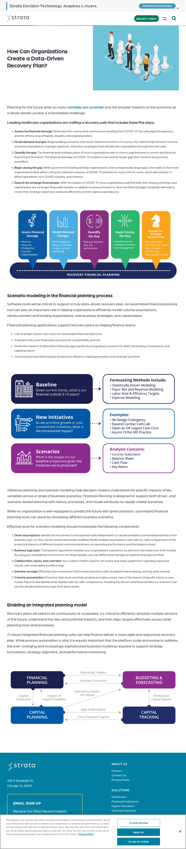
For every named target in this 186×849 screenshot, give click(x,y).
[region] (93, 831)
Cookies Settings (138, 822)
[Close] (180, 832)
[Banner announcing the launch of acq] (93, 6)
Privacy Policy (86, 834)
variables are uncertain (85, 107)
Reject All (138, 832)
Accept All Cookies (138, 841)
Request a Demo (146, 18)
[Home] (25, 18)
